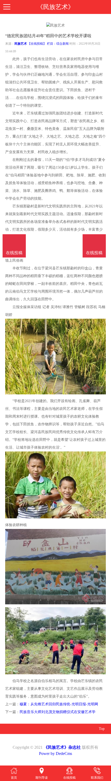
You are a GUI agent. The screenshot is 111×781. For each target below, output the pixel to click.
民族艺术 (20, 43)
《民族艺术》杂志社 (62, 747)
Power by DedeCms (55, 753)
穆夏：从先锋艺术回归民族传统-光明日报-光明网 (59, 704)
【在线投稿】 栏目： (42, 43)
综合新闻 (62, 43)
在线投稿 (94, 253)
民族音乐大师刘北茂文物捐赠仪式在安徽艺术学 (58, 712)
